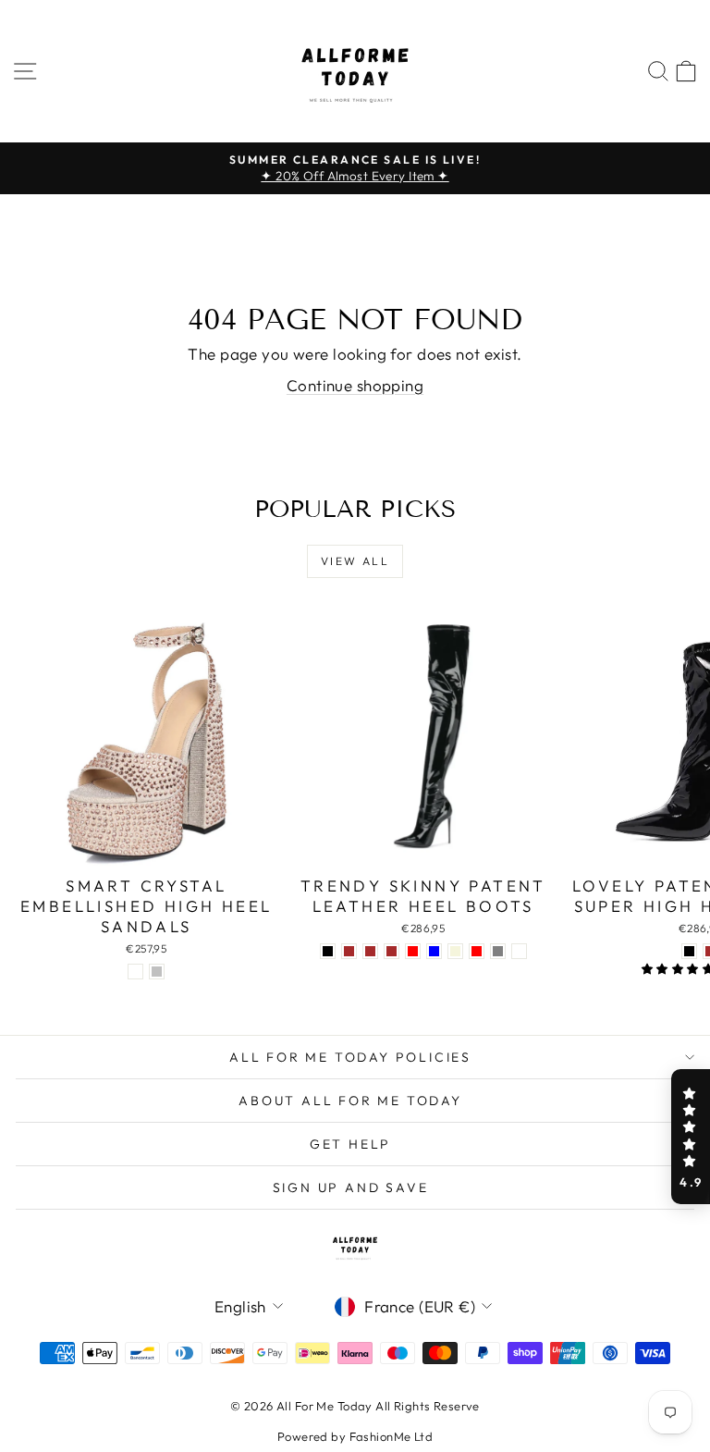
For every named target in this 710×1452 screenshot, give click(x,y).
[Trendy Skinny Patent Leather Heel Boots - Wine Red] (413, 951)
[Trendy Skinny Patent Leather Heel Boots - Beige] (455, 951)
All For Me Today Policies (350, 1057)
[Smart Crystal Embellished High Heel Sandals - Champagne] (135, 971)
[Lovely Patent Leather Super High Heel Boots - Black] (689, 951)
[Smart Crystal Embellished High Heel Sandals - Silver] (157, 971)
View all (355, 561)
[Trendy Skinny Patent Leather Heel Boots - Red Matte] (519, 951)
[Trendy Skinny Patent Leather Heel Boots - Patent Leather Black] (328, 951)
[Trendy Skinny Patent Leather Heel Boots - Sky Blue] (434, 951)
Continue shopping (355, 385)
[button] (690, 1136)
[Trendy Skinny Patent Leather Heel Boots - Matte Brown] (370, 951)
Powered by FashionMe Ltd (355, 1436)
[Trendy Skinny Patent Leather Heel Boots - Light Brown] (391, 951)
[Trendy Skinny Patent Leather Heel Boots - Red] (477, 951)
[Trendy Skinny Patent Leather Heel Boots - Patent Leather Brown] (349, 951)
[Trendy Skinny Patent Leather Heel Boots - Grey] (498, 951)
